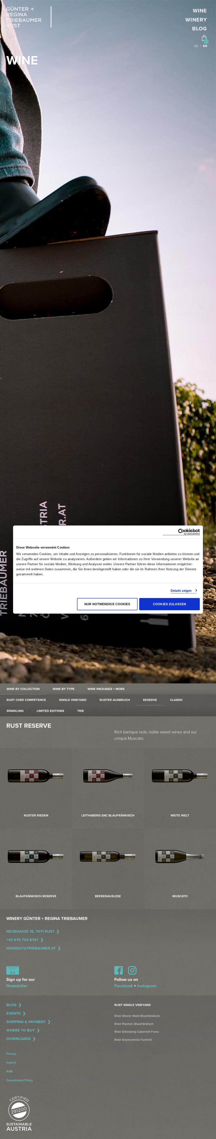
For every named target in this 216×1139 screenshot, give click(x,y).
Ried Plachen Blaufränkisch (134, 1024)
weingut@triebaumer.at (31, 948)
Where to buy (20, 1030)
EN (205, 46)
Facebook (123, 985)
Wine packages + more (106, 689)
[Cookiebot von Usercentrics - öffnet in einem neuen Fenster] (181, 531)
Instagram (147, 985)
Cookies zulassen (169, 604)
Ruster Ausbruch (115, 700)
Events (13, 1013)
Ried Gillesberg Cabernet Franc (136, 1032)
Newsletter (16, 985)
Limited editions (50, 711)
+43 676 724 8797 (22, 939)
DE (196, 46)
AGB (9, 1071)
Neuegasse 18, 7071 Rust (30, 931)
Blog (199, 29)
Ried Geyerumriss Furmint (133, 1040)
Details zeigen (181, 590)
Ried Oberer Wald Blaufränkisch (137, 1016)
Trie (80, 711)
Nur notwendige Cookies (107, 604)
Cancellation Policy (19, 1080)
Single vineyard (72, 700)
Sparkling (15, 711)
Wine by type (63, 689)
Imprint (11, 1062)
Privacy (11, 1054)
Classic (176, 700)
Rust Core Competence (26, 700)
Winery (196, 20)
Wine (200, 11)
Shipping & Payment (26, 1021)
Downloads (18, 1038)
